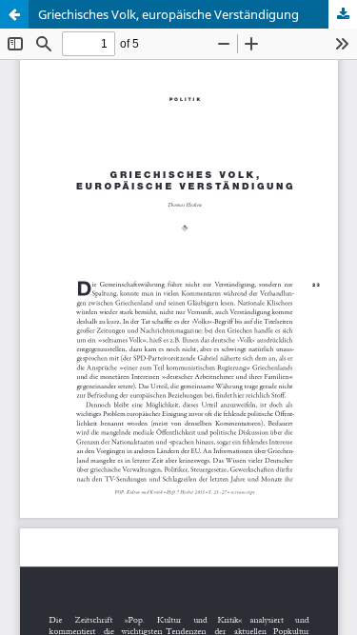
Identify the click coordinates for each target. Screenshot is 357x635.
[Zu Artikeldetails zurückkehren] (14, 14)
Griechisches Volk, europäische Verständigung (168, 14)
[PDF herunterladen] (342, 14)
